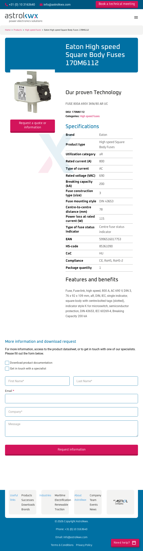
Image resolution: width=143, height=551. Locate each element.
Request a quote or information (32, 125)
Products (18, 30)
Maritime (60, 495)
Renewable (61, 505)
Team (93, 500)
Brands (25, 509)
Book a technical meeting (117, 3)
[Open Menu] (136, 17)
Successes (27, 500)
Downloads (28, 505)
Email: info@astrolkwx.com (71, 537)
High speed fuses (33, 30)
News (93, 509)
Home (8, 30)
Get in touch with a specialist (28, 368)
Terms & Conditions (62, 545)
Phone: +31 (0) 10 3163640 (71, 529)
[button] (50, 74)
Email (9, 391)
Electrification (63, 500)
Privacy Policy (84, 545)
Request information (71, 449)
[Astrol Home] (120, 502)
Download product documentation (31, 362)
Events (94, 505)
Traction (59, 509)
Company (95, 495)
